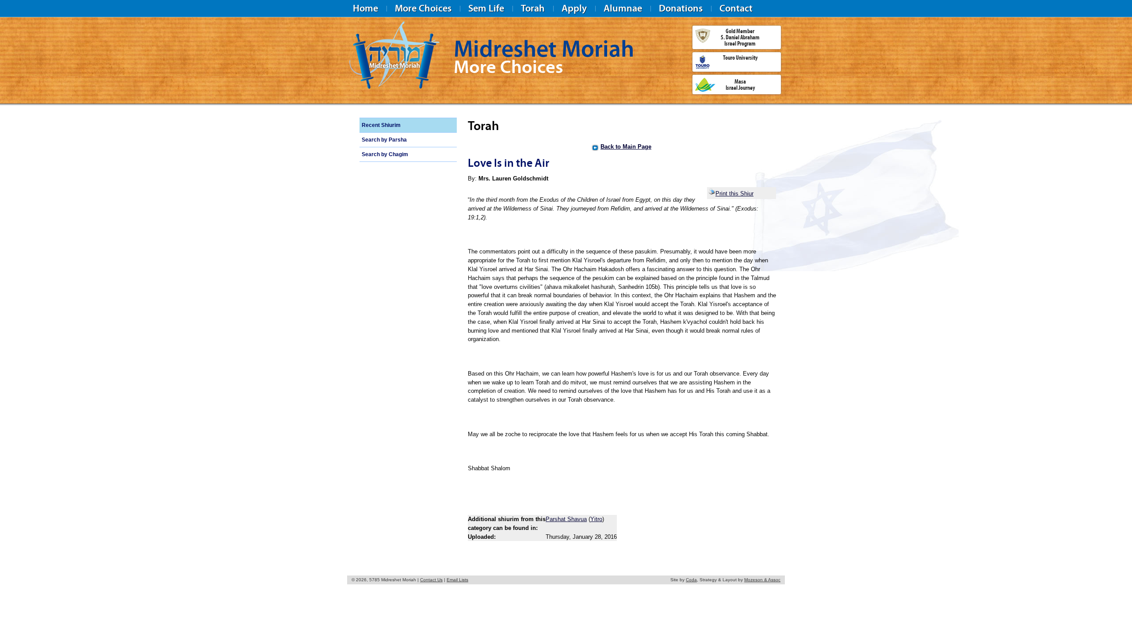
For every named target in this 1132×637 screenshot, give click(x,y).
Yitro (596, 519)
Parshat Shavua (566, 519)
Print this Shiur (734, 193)
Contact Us (431, 579)
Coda (691, 579)
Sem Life (486, 8)
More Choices (423, 8)
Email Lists (457, 579)
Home (365, 8)
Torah (533, 8)
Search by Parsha (384, 140)
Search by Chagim (385, 154)
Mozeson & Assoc (762, 579)
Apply (574, 8)
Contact (736, 8)
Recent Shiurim (381, 125)
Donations (681, 8)
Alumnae (623, 8)
